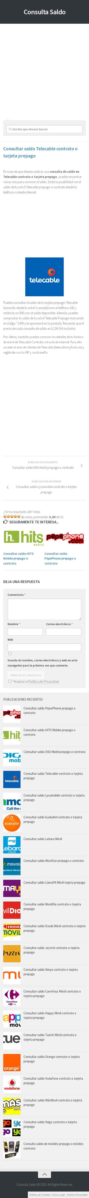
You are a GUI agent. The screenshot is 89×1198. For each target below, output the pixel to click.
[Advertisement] (44, 70)
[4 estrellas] (15, 516)
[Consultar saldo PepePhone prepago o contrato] (65, 538)
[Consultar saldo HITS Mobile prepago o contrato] (23, 538)
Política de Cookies (39, 1194)
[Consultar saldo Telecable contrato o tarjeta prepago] (12, 779)
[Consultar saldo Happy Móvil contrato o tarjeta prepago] (12, 1019)
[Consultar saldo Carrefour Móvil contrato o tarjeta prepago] (12, 997)
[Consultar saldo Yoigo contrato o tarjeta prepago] (12, 1128)
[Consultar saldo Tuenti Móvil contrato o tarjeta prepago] (12, 1040)
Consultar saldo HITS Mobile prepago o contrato (18, 558)
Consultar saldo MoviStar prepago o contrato (54, 861)
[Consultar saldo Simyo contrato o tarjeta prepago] (12, 975)
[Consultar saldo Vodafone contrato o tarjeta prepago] (12, 1084)
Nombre (14, 624)
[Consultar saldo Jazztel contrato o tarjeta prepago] (12, 953)
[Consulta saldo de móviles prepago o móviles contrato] (12, 1149)
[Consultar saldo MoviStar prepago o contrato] (12, 866)
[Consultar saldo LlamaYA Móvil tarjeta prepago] (12, 888)
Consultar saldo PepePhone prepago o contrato (60, 558)
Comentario (16, 595)
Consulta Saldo (45, 12)
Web (10, 639)
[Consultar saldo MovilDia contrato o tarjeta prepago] (12, 910)
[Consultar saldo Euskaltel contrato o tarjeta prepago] (12, 823)
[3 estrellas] (12, 516)
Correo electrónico (59, 624)
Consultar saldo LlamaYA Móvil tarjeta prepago (54, 882)
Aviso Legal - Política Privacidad (69, 1194)
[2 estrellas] (8, 516)
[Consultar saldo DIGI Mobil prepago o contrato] (12, 757)
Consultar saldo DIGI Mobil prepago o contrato (55, 752)
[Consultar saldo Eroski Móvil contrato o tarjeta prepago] (12, 932)
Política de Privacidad (43, 681)
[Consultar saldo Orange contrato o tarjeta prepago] (12, 1062)
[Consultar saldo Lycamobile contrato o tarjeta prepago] (12, 801)
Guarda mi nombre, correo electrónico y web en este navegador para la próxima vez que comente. (42, 662)
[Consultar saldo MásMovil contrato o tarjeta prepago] (12, 1106)
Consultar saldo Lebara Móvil (43, 839)
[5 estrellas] (19, 516)
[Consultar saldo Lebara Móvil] (12, 844)
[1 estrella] (5, 516)
